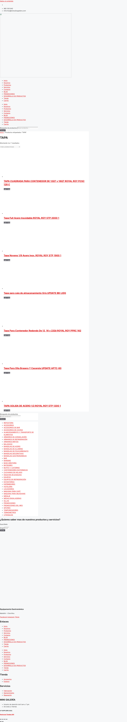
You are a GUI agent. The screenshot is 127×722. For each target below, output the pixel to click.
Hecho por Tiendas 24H (7, 714)
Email (2, 528)
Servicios (7, 87)
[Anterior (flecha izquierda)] (0, 721)
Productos (7, 85)
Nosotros (7, 83)
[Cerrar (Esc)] (6, 719)
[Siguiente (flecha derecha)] (2, 721)
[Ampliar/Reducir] (0, 719)
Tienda (6, 98)
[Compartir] (4, 719)
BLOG (6, 92)
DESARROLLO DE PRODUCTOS (15, 96)
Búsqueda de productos (8, 128)
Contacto (7, 89)
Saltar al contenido (6, 1)
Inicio (5, 80)
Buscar (3, 130)
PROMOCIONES (9, 94)
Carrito (6, 100)
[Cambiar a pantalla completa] (2, 719)
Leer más (7, 189)
